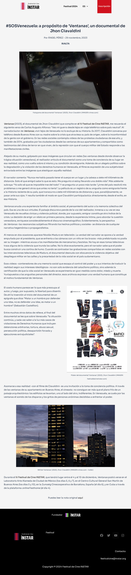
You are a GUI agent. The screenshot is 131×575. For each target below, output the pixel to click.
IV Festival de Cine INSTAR (30, 477)
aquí (80, 497)
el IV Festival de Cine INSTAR (93, 124)
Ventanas (9, 124)
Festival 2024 (71, 6)
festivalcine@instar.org (113, 558)
